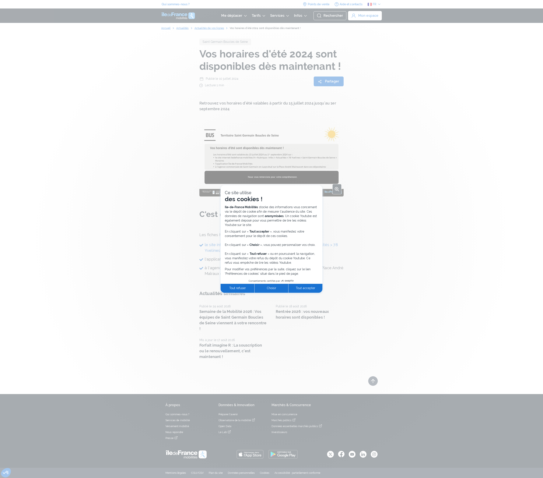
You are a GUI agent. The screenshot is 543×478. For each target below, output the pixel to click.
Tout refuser (237, 288)
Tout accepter (305, 288)
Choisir (271, 288)
